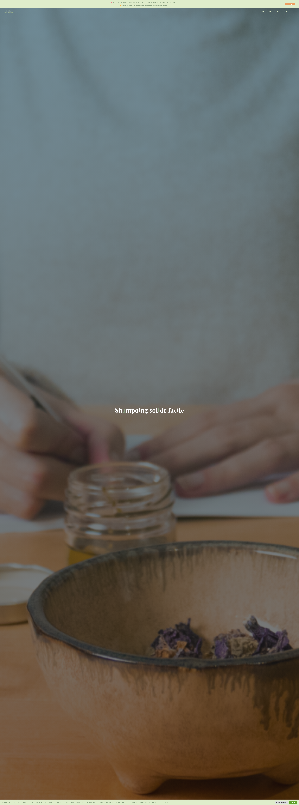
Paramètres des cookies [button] (281, 802)
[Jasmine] (8, 11)
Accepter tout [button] (293, 802)
